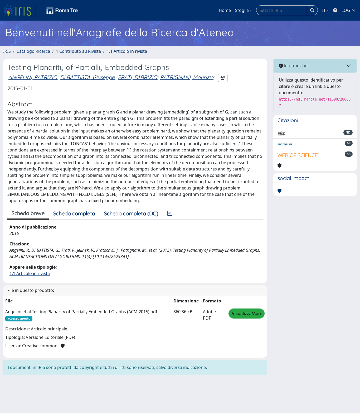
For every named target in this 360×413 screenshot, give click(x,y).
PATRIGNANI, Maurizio (186, 77)
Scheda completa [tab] (74, 213)
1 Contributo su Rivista (78, 51)
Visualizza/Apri (246, 313)
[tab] (170, 213)
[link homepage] (19, 10)
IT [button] (324, 10)
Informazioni (295, 65)
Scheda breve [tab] (28, 213)
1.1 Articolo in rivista (127, 51)
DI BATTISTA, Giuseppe (87, 77)
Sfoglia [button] (242, 10)
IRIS (7, 51)
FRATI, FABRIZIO (137, 77)
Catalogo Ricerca (33, 51)
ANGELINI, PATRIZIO (32, 77)
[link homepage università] (62, 10)
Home (225, 10)
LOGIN (348, 10)
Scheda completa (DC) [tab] (131, 213)
